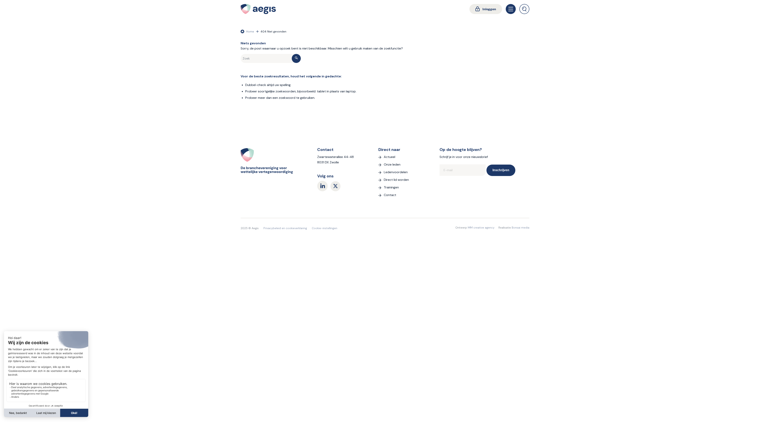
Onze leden (392, 164)
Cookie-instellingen (324, 228)
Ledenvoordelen (396, 172)
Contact (390, 195)
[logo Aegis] (258, 9)
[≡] (511, 9)
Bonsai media (520, 227)
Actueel (389, 157)
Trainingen (391, 187)
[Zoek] (524, 9)
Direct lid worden (396, 180)
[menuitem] (485, 9)
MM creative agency (481, 227)
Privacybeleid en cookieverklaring (285, 228)
